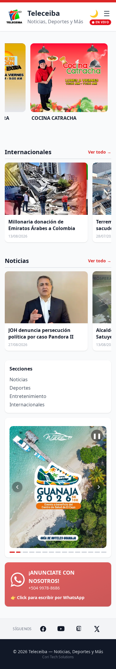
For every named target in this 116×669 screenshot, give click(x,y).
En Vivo (102, 22)
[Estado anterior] (17, 487)
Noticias (19, 379)
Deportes (20, 388)
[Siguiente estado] (98, 487)
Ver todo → (99, 152)
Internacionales (27, 404)
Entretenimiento (28, 396)
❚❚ (97, 435)
